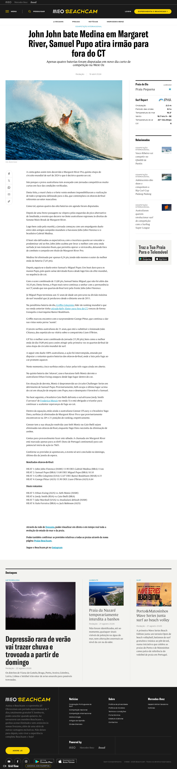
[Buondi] (34, 2)
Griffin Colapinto (65, 305)
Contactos (113, 722)
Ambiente (93, 580)
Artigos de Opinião (77, 721)
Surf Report (142, 100)
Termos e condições (117, 711)
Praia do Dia (142, 84)
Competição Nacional (78, 710)
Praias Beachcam (43, 540)
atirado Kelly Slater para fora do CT (69, 308)
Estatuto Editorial (116, 719)
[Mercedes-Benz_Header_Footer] (21, 2)
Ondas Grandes (75, 724)
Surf (138, 580)
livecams (49, 527)
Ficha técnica (114, 715)
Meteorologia (13, 580)
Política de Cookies (117, 708)
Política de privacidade (118, 704)
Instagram (57, 547)
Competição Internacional (142, 149)
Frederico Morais (49, 400)
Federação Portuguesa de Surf (80, 705)
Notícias (151, 708)
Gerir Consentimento (113, 762)
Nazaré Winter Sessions (158, 704)
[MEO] (8, 2)
